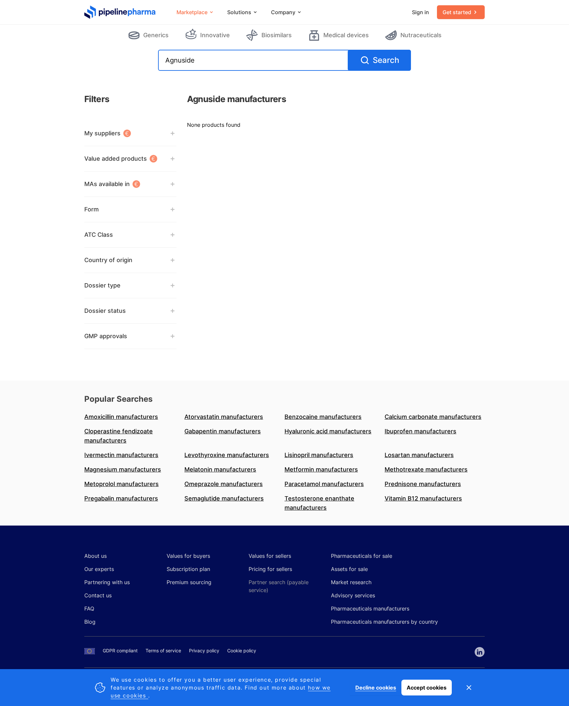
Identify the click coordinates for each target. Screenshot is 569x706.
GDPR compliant (120, 650)
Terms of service (163, 650)
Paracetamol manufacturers (324, 483)
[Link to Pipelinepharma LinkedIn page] (479, 652)
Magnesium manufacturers (122, 469)
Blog (89, 621)
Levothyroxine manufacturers (226, 454)
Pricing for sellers (270, 569)
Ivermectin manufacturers (121, 454)
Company (283, 12)
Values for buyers (188, 556)
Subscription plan (188, 569)
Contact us (98, 595)
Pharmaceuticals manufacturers (370, 608)
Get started (457, 12)
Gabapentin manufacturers (222, 431)
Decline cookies (375, 687)
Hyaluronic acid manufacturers (327, 431)
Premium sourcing (189, 582)
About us (95, 556)
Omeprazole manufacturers (223, 483)
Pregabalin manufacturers (121, 498)
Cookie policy (241, 650)
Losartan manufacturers (419, 454)
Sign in (420, 12)
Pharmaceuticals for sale (361, 556)
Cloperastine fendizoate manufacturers (118, 436)
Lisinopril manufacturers (318, 454)
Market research (351, 582)
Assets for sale (349, 569)
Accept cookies (427, 687)
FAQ (89, 608)
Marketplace (191, 12)
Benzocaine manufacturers (323, 416)
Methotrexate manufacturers (426, 469)
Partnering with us (107, 582)
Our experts (99, 569)
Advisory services (353, 595)
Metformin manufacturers (321, 469)
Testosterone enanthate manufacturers (319, 503)
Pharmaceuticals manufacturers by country (384, 621)
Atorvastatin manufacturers (223, 416)
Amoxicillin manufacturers (121, 416)
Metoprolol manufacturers (121, 483)
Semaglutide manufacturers (224, 498)
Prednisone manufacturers (423, 483)
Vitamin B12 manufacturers (423, 498)
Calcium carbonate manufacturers (433, 416)
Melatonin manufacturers (220, 469)
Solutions (239, 12)
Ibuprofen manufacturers (420, 431)
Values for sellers (270, 556)
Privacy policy (204, 650)
